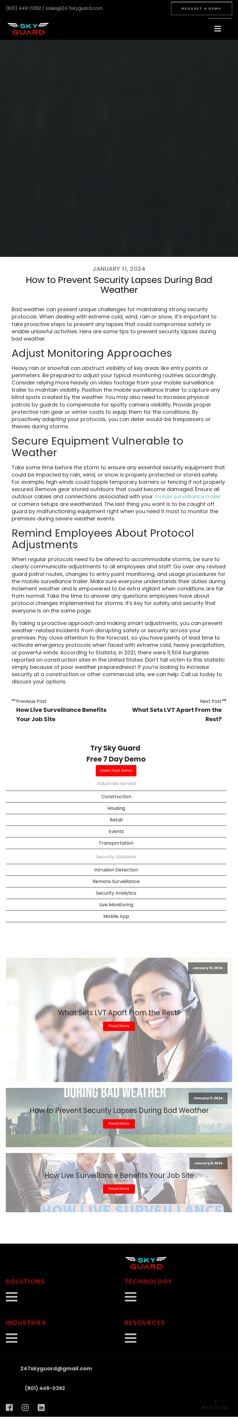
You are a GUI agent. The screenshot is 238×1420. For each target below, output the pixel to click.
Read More (119, 1025)
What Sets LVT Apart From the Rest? (119, 1013)
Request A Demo (202, 8)
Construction (116, 796)
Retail (116, 819)
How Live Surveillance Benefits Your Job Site (119, 1176)
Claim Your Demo (116, 770)
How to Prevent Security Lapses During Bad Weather (119, 1110)
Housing (116, 808)
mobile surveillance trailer (187, 496)
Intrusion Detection (116, 869)
